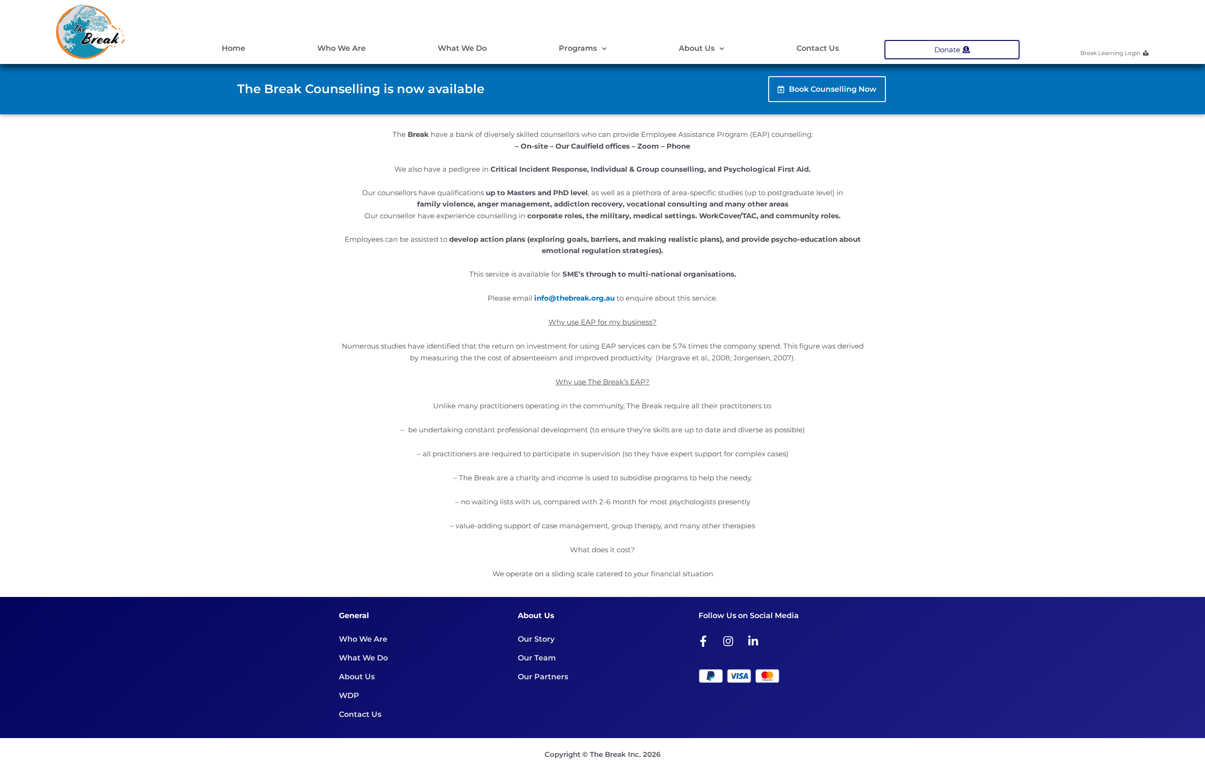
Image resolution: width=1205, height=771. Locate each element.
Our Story (536, 639)
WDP (349, 695)
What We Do (462, 48)
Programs (578, 48)
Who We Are (341, 48)
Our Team (537, 657)
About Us (697, 48)
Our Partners (543, 676)
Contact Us (817, 48)
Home (233, 48)
